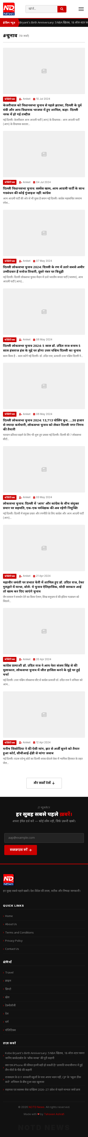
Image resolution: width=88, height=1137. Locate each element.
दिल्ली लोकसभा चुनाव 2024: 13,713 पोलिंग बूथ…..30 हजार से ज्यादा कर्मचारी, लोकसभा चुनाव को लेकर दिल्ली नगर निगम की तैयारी (43, 425)
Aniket (27, 98)
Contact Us (12, 949)
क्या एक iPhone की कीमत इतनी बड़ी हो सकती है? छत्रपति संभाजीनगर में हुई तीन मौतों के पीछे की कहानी (44, 1068)
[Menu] (81, 9)
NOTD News (36, 1107)
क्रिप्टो (8, 989)
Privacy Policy (14, 941)
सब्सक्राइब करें (19, 849)
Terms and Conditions (19, 933)
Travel (9, 973)
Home (9, 916)
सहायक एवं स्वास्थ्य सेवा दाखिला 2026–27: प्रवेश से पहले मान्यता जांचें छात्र (42, 1090)
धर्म (7, 1022)
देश (7, 1014)
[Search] (61, 9)
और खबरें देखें (42, 783)
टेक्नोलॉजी (10, 1005)
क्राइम (8, 981)
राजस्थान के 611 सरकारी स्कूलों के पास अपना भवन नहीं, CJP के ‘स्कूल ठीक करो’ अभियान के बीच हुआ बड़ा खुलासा (43, 1080)
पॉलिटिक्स (9, 99)
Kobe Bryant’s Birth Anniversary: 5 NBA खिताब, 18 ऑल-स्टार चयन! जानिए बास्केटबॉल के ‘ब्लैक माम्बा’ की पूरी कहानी (45, 1055)
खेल (7, 997)
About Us (11, 924)
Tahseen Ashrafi (54, 1114)
